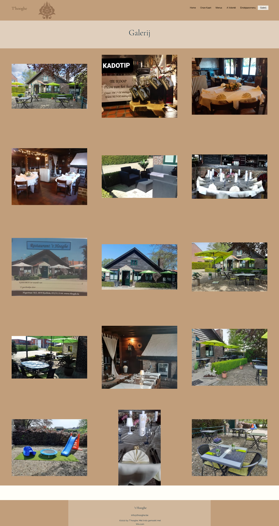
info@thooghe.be (139, 515)
